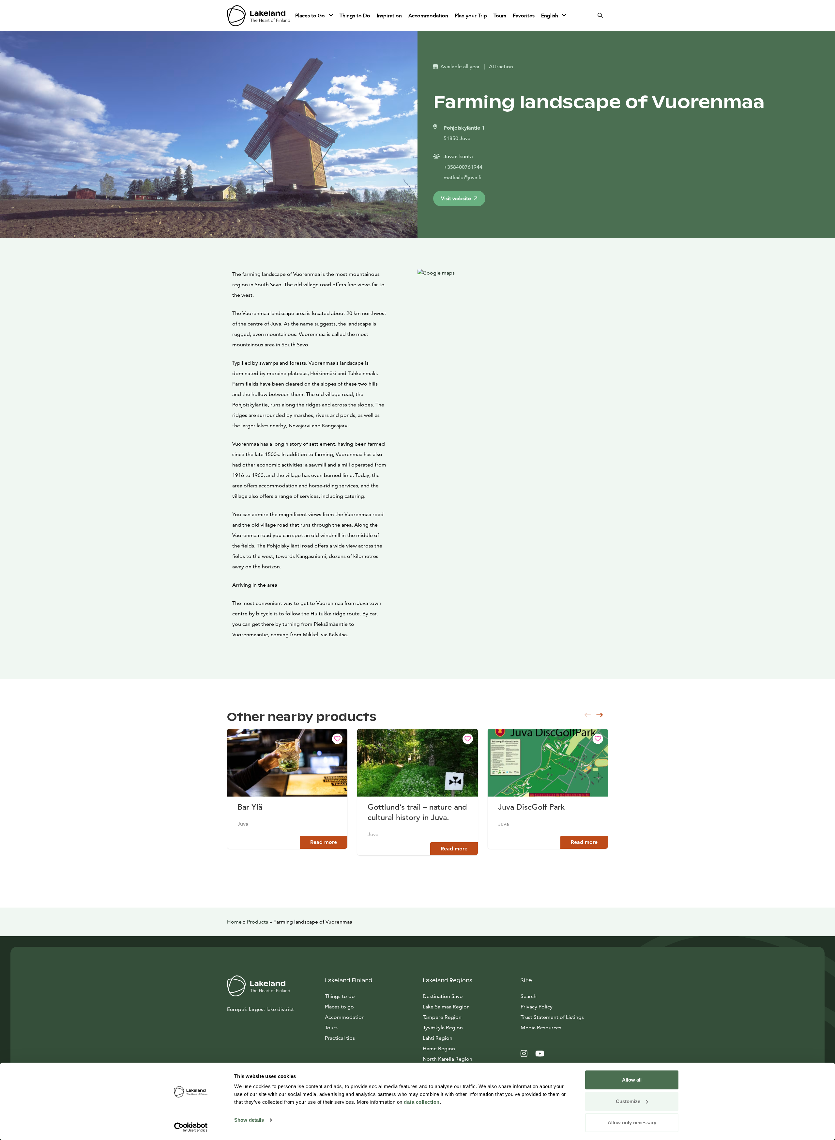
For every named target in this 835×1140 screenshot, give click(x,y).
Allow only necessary (632, 1122)
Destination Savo (443, 996)
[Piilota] (331, 15)
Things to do (340, 996)
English (550, 15)
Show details (249, 1120)
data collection (422, 1102)
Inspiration (389, 15)
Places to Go (310, 15)
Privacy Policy (537, 1007)
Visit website (456, 198)
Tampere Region (442, 1017)
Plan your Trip (471, 15)
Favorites (524, 15)
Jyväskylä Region (443, 1027)
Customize (628, 1101)
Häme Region (439, 1048)
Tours (499, 15)
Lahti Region (437, 1038)
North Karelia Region (447, 1059)
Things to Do (355, 15)
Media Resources (564, 1027)
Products (257, 922)
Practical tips (340, 1038)
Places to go (339, 1007)
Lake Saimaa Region (446, 1007)
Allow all (632, 1080)
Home (234, 922)
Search (529, 996)
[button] (599, 715)
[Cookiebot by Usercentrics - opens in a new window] (191, 1127)
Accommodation (428, 15)
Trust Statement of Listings (552, 1017)
